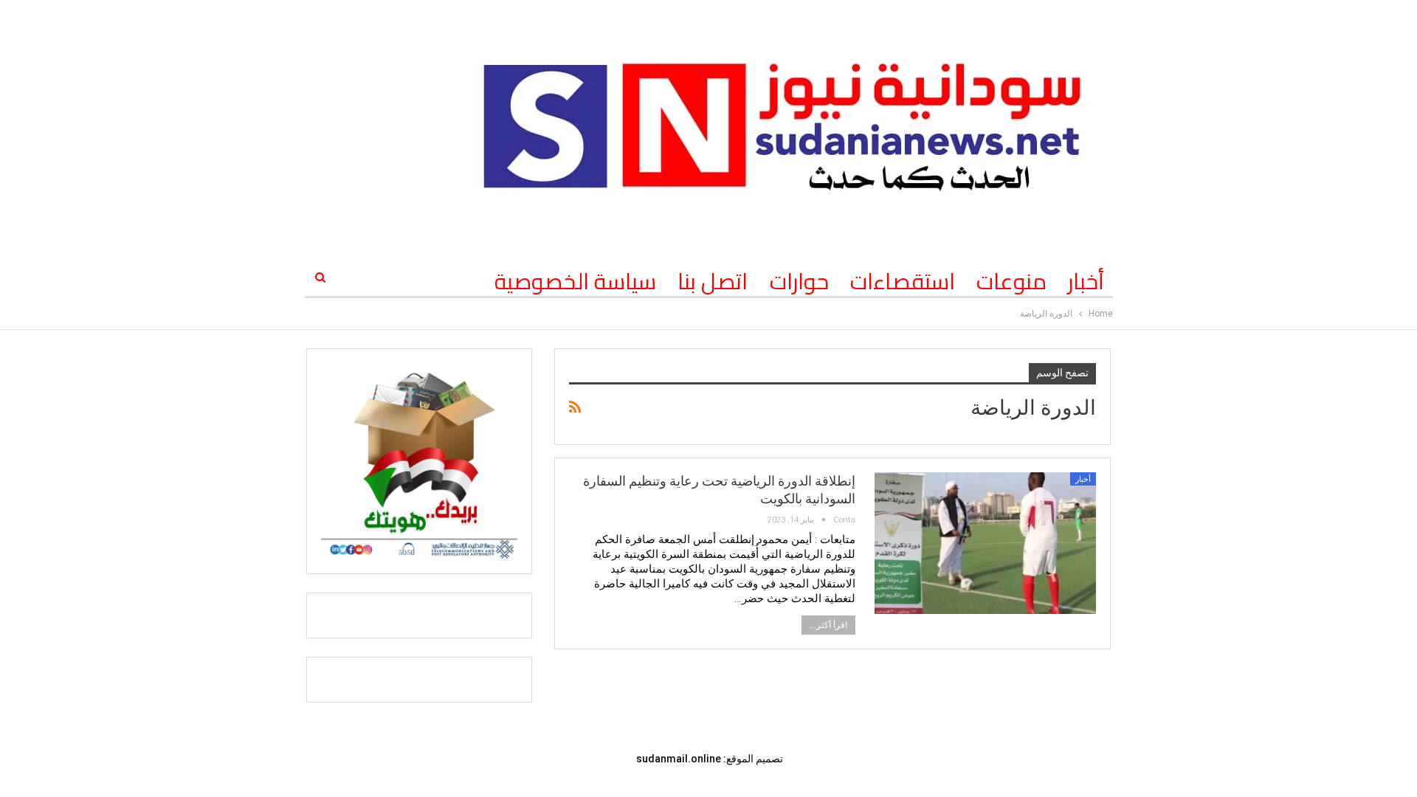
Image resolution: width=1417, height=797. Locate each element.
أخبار (1086, 281)
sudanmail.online (678, 759)
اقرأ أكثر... (828, 625)
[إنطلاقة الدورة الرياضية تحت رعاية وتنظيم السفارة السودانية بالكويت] (985, 543)
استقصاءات (902, 281)
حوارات (799, 281)
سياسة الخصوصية (575, 281)
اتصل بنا (713, 281)
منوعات (1011, 281)
